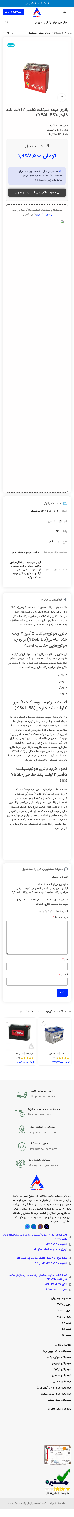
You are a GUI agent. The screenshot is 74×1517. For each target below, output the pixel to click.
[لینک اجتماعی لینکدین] (33, 1226)
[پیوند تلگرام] (27, 1226)
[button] (43, 1022)
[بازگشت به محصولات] (8, 33)
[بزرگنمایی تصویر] (62, 98)
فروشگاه (58, 33)
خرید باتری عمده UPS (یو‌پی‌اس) (54, 1388)
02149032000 (14, 12)
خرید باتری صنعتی (61, 1375)
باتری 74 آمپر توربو (25, 1054)
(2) (53, 1058)
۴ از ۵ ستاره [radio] (42, 911)
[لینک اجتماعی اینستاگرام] (40, 1226)
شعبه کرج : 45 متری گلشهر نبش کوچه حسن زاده (42, 1258)
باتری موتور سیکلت (39, 33)
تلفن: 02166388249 (56, 1284)
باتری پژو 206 (64, 1311)
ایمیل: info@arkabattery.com (50, 1249)
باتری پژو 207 (64, 1304)
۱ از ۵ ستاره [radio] (51, 911)
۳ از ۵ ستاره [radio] (45, 911)
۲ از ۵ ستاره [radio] (48, 911)
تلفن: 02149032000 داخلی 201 (50, 1263)
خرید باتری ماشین (62, 1382)
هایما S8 (66, 1323)
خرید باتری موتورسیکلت (59, 1357)
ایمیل (63, 975)
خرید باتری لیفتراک (61, 1369)
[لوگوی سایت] (37, 12)
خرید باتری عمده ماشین (59, 1400)
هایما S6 (66, 1335)
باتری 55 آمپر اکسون (59, 1054)
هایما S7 (66, 1329)
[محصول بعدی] (4, 33)
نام (65, 959)
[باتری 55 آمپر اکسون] (54, 1034)
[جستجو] (6, 22)
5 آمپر (51, 521)
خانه (69, 33)
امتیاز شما (62, 911)
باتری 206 (45, 3)
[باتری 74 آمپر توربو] (19, 1034)
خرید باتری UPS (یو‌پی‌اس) (57, 1351)
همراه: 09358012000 (56, 1290)
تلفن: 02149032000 (56, 1244)
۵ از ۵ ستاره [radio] (39, 911)
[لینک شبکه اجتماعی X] (46, 1226)
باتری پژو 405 (64, 1317)
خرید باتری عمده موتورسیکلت (56, 1394)
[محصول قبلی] (12, 33)
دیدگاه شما (60, 917)
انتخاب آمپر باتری (32, 3)
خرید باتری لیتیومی (61, 1363)
